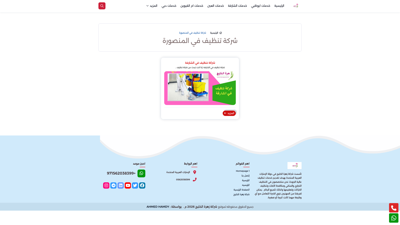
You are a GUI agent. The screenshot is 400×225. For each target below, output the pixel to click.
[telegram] (113, 185)
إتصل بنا (246, 175)
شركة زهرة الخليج (241, 194)
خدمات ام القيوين (191, 6)
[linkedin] (121, 185)
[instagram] (106, 185)
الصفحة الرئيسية (242, 189)
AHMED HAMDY (158, 206)
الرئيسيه (246, 185)
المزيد (153, 6)
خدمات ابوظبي (260, 6)
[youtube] (128, 185)
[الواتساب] (393, 217)
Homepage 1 (243, 171)
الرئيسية (279, 6)
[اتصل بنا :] (393, 207)
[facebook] (142, 185)
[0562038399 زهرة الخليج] (295, 6)
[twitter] (135, 185)
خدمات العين (215, 6)
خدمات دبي (169, 6)
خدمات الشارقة (237, 6)
